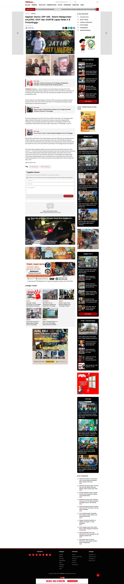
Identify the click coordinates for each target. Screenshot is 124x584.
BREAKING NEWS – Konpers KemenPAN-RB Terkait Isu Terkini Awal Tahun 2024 (91, 88)
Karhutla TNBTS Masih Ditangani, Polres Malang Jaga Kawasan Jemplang (86, 223)
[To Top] (98, 575)
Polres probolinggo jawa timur (46, 166)
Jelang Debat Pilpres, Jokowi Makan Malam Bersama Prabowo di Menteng (91, 73)
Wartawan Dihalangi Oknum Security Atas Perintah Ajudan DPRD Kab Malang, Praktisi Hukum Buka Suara (88, 487)
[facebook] (30, 555)
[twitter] (33, 555)
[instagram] (43, 555)
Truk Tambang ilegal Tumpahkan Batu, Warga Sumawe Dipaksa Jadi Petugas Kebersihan (88, 515)
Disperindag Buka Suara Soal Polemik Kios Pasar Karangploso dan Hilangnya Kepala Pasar (92, 279)
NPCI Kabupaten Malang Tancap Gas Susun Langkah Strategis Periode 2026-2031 (87, 469)
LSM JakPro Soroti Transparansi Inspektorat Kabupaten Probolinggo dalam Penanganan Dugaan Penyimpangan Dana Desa (50, 306)
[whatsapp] (36, 555)
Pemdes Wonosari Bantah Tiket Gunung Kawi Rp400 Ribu (91, 285)
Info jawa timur (84, 17)
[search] (75, 2)
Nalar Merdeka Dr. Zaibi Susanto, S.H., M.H (92, 366)
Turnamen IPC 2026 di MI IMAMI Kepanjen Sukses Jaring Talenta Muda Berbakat (86, 452)
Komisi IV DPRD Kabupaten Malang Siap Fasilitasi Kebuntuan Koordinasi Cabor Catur (87, 416)
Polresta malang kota (86, 22)
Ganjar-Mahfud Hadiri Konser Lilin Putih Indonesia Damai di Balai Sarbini (91, 96)
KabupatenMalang (85, 30)
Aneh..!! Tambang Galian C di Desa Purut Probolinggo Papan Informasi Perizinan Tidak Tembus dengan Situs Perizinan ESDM (50, 324)
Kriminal (33, 13)
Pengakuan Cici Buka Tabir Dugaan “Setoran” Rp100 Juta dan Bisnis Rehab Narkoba (87, 169)
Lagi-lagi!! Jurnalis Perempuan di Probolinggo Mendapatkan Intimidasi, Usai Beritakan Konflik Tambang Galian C (51, 84)
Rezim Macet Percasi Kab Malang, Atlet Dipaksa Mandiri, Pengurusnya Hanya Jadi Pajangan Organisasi (87, 434)
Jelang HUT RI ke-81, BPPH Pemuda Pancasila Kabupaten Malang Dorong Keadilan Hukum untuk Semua (91, 360)
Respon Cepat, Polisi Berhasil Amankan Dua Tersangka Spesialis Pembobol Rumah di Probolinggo (52, 110)
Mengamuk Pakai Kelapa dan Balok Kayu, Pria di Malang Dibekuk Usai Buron (91, 301)
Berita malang (84, 19)
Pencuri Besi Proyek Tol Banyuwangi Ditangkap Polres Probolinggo (53, 133)
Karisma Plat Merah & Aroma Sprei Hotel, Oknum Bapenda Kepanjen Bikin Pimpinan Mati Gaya (91, 344)
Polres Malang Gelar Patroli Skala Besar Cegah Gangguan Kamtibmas (87, 152)
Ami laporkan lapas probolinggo (35, 166)
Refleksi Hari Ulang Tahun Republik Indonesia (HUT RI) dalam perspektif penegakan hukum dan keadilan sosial (89, 502)
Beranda (27, 13)
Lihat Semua (88, 101)
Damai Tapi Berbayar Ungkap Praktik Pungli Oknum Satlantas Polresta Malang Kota (87, 205)
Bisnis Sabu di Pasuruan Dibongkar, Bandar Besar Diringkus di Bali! (91, 66)
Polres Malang (84, 25)
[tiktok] (50, 555)
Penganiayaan (84, 27)
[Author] (26, 28)
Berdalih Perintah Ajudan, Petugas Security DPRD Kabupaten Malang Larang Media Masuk (88, 494)
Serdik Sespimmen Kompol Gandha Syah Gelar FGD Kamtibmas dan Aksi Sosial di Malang (87, 187)
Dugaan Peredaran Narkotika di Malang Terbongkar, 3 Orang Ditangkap (87, 522)
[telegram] (40, 555)
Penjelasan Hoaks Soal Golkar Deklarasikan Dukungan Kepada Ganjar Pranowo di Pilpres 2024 (91, 81)
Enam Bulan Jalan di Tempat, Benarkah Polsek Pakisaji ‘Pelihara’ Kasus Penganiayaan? (91, 309)
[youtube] (47, 555)
